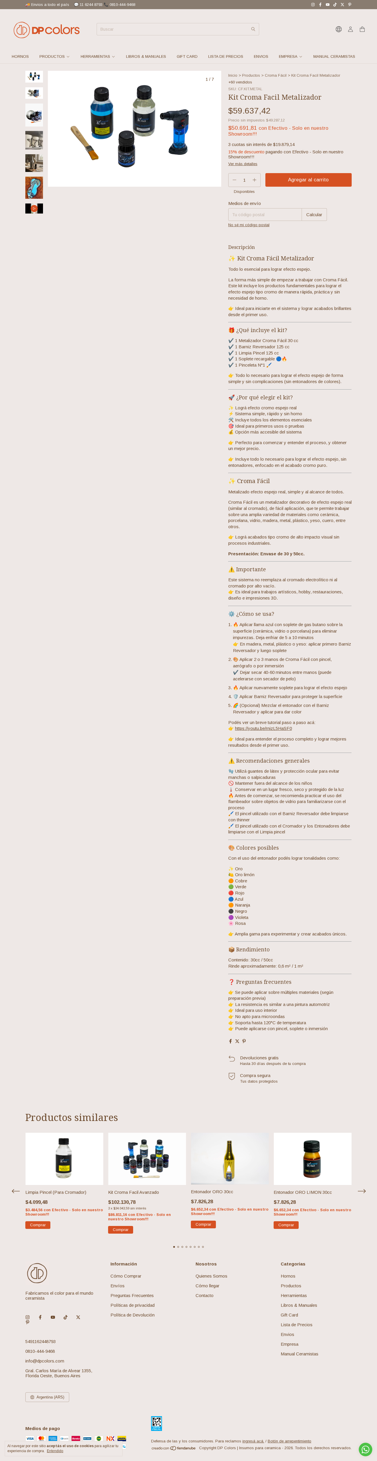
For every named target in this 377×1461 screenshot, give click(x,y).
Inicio (232, 75)
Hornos (20, 56)
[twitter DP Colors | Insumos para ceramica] (342, 4)
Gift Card (187, 56)
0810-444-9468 (40, 1351)
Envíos (117, 1285)
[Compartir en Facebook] (230, 1041)
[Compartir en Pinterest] (244, 1041)
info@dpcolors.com (44, 1360)
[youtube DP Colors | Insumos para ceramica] (328, 4)
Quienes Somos (211, 1275)
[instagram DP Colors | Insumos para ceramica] (313, 4)
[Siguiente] (38, 229)
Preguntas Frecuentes (132, 1295)
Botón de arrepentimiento (289, 1441)
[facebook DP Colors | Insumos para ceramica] (320, 4)
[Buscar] (253, 29)
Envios (261, 56)
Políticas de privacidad (132, 1305)
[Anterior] (31, 229)
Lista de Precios (225, 56)
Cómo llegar (207, 1285)
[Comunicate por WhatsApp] (365, 1449)
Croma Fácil (276, 75)
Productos (52, 56)
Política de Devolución (132, 1314)
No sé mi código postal (248, 225)
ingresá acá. (253, 1441)
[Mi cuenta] (350, 29)
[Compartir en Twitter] (237, 1041)
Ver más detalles (242, 164)
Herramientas (95, 56)
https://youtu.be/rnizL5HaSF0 (263, 728)
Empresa (288, 56)
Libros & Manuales (146, 56)
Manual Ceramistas (334, 56)
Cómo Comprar (125, 1275)
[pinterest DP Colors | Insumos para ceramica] (350, 4)
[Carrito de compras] (362, 29)
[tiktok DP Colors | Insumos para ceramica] (335, 4)
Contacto (205, 1295)
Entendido (55, 1451)
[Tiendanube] (174, 1449)
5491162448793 (40, 1341)
